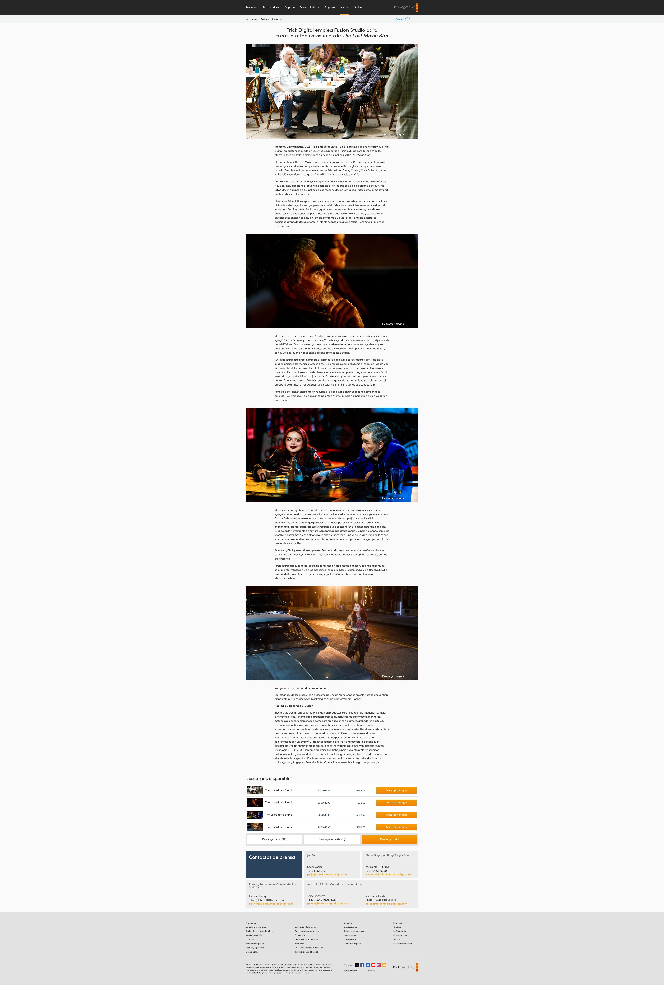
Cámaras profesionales (256, 927)
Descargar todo (389, 839)
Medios (344, 7)
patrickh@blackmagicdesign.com (271, 903)
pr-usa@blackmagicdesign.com (328, 903)
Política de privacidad (402, 943)
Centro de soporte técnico (355, 931)
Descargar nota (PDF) (274, 839)
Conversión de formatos (305, 927)
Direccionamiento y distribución (309, 947)
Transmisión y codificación (307, 951)
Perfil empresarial (401, 931)
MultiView (299, 943)
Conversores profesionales (307, 931)
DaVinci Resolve (259, 931)
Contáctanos (350, 935)
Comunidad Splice (352, 943)
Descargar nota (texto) (332, 839)
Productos (252, 7)
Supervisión (300, 935)
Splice (358, 7)
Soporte (290, 7)
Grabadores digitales (255, 943)
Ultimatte (250, 939)
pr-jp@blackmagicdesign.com (327, 874)
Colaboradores (400, 935)
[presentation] (250, 91)
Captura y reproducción (256, 947)
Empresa (329, 7)
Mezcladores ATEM (254, 935)
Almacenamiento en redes (306, 939)
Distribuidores (271, 7)
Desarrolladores (309, 7)
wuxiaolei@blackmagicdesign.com (388, 874)
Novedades (251, 18)
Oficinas (397, 927)
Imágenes (277, 18)
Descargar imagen (393, 134)
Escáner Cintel (252, 951)
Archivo (265, 18)
